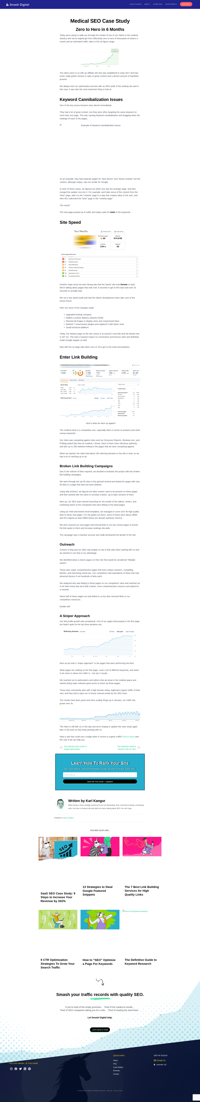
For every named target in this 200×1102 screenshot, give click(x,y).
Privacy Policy (118, 1090)
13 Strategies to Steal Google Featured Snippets (97, 890)
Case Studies (135, 4)
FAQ (115, 1064)
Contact (186, 4)
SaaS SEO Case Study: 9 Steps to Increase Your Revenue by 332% (58, 897)
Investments (171, 4)
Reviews (116, 1070)
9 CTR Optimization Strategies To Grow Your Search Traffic (58, 963)
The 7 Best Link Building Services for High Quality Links (142, 890)
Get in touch (129, 737)
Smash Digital (87, 1090)
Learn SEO (157, 4)
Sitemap (109, 1090)
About (147, 4)
